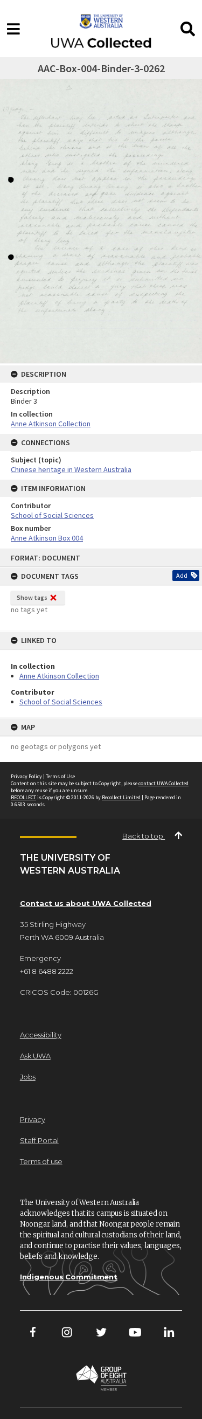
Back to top (143, 836)
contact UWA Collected (163, 783)
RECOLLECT (23, 797)
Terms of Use (60, 776)
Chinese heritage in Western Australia (71, 469)
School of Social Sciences (60, 702)
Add (181, 575)
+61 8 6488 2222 (46, 971)
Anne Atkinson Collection (59, 676)
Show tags (32, 597)
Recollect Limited (121, 797)
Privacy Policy (26, 776)
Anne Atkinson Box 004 (47, 538)
